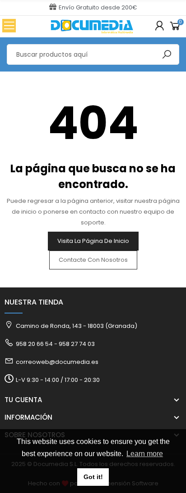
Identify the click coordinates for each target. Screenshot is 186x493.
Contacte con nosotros (93, 259)
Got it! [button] (93, 476)
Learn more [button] (144, 453)
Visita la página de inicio (93, 241)
